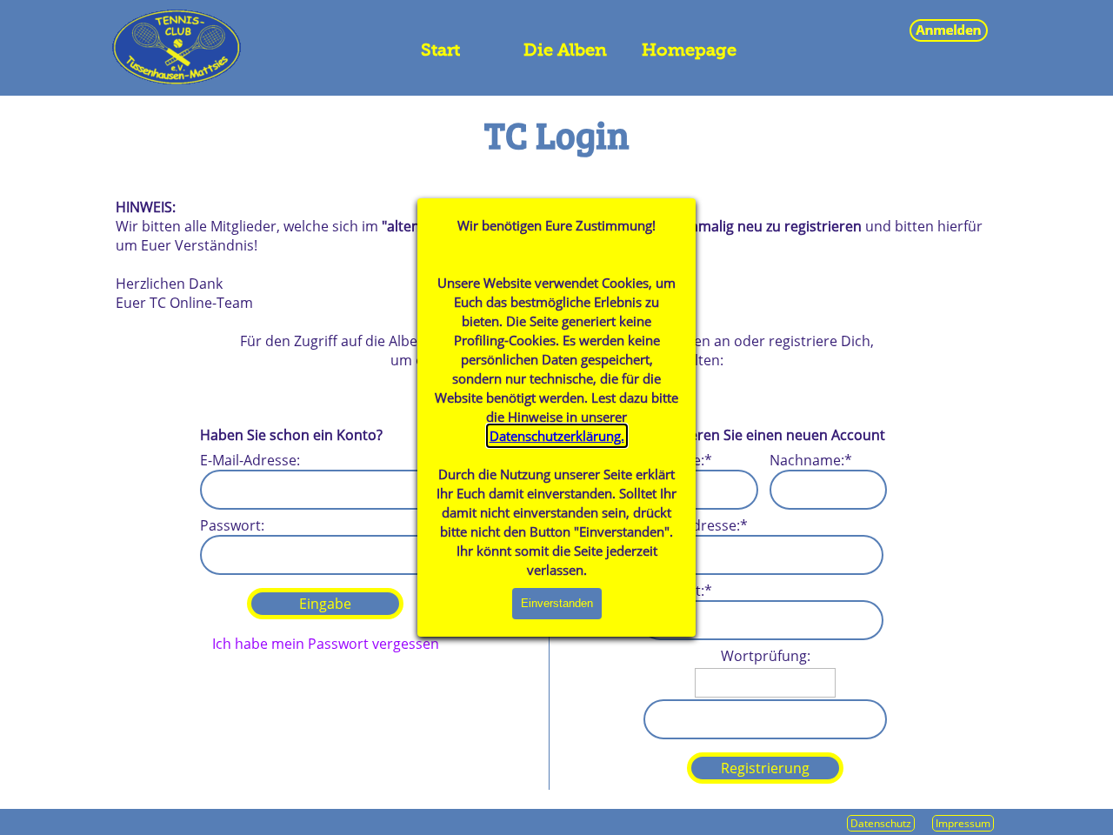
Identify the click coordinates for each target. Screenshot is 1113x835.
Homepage (689, 49)
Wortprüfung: (765, 655)
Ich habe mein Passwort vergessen (325, 643)
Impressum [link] (963, 823)
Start (440, 49)
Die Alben (565, 49)
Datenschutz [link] (880, 823)
